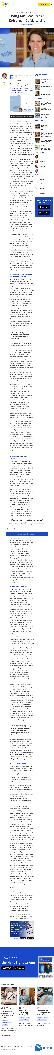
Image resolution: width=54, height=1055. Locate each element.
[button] (27, 520)
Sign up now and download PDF (27, 534)
